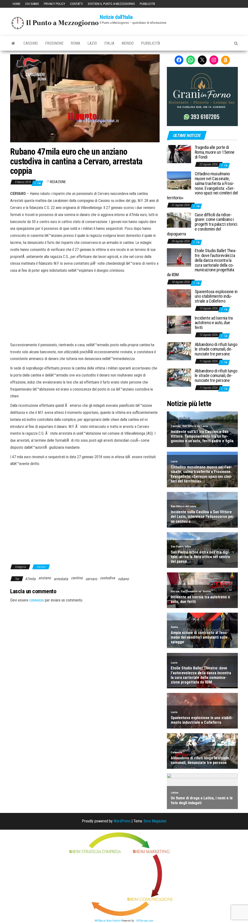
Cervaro (41, 567)
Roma (75, 43)
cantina (77, 578)
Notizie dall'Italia (116, 17)
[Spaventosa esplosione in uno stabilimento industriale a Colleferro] (179, 298)
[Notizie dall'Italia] (13, 43)
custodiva (107, 578)
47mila (30, 579)
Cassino (30, 43)
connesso (36, 600)
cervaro (91, 579)
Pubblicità (147, 4)
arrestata (61, 579)
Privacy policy (54, 4)
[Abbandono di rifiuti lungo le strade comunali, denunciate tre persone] (179, 350)
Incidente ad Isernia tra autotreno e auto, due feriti (214, 322)
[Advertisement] (84, 307)
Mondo (128, 43)
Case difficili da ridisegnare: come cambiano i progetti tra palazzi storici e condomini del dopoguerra (202, 224)
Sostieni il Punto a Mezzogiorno (111, 4)
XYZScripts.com (144, 920)
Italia (109, 43)
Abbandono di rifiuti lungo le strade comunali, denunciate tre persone (216, 349)
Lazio (92, 43)
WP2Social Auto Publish (108, 920)
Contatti (76, 4)
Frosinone (54, 43)
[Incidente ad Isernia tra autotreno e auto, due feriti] (179, 324)
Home (16, 4)
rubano (123, 579)
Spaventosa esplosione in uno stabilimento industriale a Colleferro (216, 296)
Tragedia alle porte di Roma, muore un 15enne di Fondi (214, 152)
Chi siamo (32, 4)
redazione (58, 182)
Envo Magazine (155, 821)
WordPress (122, 821)
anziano (45, 578)
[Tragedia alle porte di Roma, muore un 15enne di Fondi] (179, 154)
